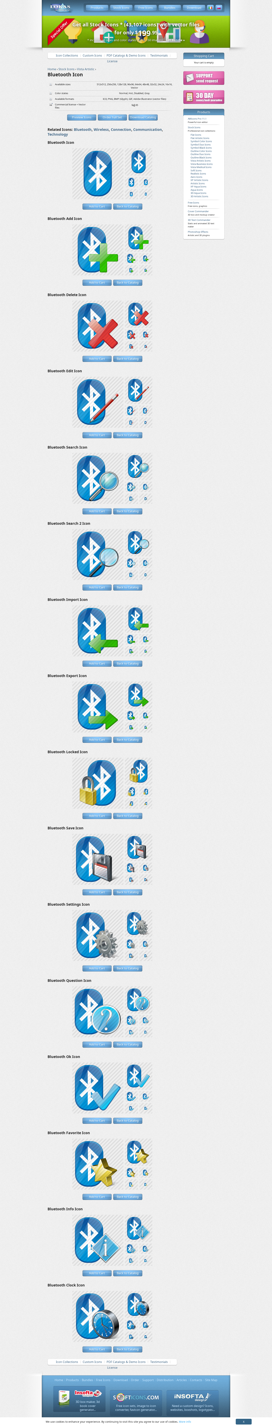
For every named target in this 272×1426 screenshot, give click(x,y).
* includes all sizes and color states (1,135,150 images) (136, 40)
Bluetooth (83, 129)
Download (194, 8)
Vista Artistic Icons (201, 160)
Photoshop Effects (199, 233)
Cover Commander (201, 213)
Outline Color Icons (201, 151)
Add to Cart (97, 206)
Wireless (101, 129)
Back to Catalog (128, 206)
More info (185, 1421)
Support (148, 1380)
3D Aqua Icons (198, 193)
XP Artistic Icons (199, 180)
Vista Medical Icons (201, 167)
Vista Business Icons (202, 164)
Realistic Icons (198, 173)
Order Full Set (112, 117)
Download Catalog (143, 117)
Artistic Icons (198, 183)
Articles (182, 1380)
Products (97, 8)
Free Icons (145, 8)
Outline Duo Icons (200, 154)
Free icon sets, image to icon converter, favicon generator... (136, 1408)
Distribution (165, 1380)
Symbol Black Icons (201, 147)
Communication (147, 129)
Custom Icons (92, 55)
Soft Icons (196, 170)
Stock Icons (121, 8)
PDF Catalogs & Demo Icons (126, 55)
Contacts (196, 1380)
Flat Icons (196, 134)
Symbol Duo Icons (201, 144)
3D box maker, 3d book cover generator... (88, 1406)
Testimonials (159, 55)
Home (59, 1380)
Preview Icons (81, 117)
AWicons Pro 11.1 (198, 120)
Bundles (169, 8)
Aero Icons (196, 177)
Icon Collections (67, 55)
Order (135, 1380)
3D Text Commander (201, 223)
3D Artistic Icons (199, 196)
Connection (121, 129)
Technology (58, 134)
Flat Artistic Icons (200, 138)
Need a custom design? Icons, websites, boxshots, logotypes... (192, 1408)
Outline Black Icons (201, 157)
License (112, 61)
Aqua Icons (197, 189)
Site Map (211, 1380)
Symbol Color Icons (201, 141)
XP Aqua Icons (198, 186)
